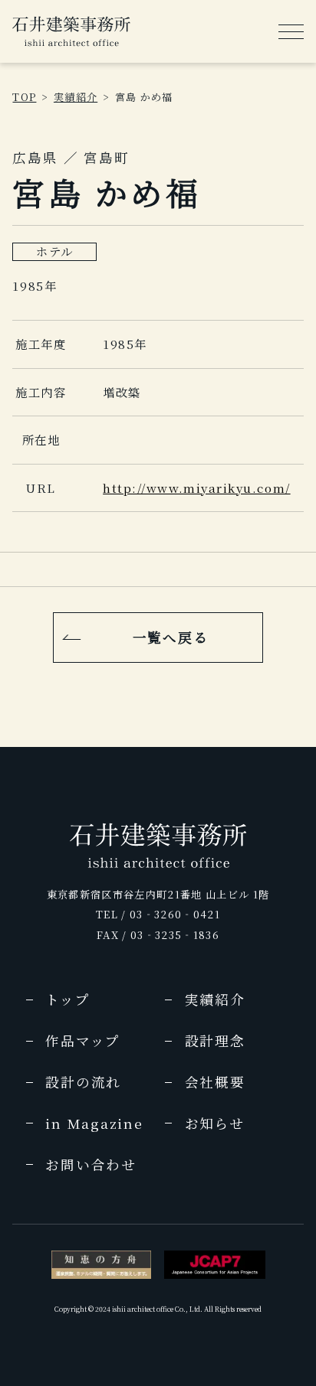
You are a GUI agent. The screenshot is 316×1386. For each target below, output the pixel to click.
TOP (24, 97)
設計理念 (215, 1040)
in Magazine (94, 1123)
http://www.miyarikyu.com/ (196, 487)
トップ (67, 999)
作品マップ (82, 1040)
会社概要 (215, 1081)
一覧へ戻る (171, 637)
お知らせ (215, 1123)
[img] (71, 31)
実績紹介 (75, 97)
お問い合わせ (91, 1164)
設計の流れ (83, 1081)
